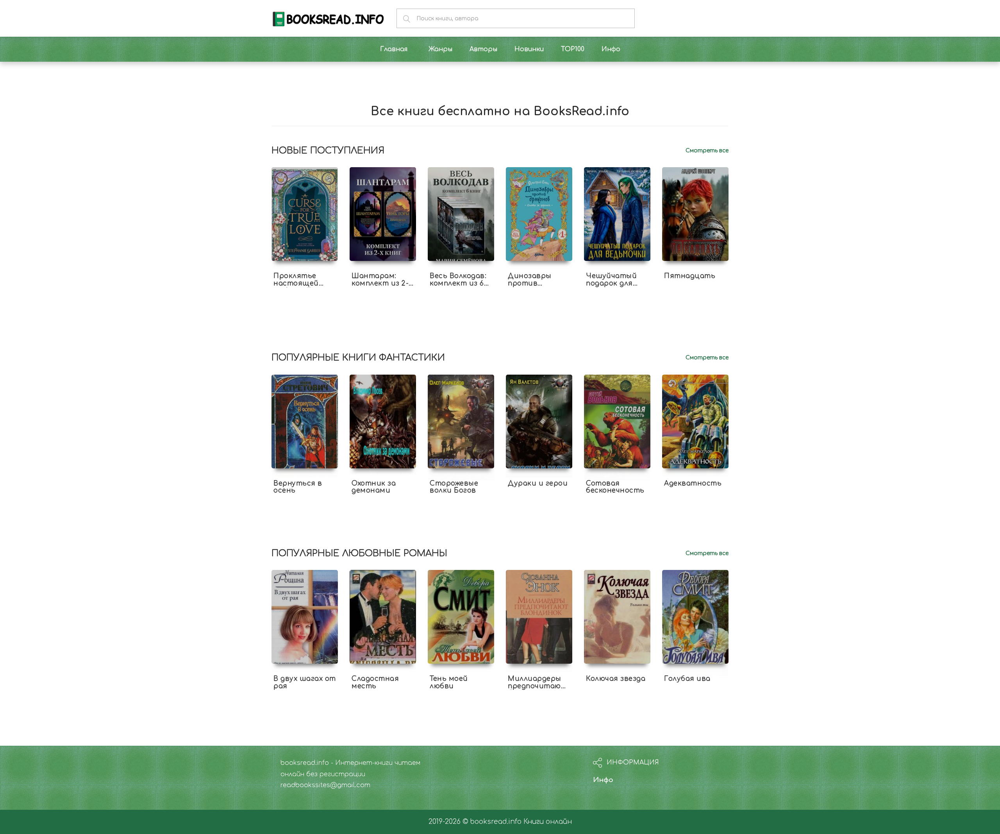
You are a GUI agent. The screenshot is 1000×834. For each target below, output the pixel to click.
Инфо (603, 780)
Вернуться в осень (297, 487)
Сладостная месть (375, 682)
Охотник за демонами (374, 487)
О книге (304, 290)
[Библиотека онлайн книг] (328, 18)
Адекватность (692, 483)
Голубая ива (687, 678)
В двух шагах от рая (304, 682)
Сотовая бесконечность (615, 487)
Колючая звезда (615, 678)
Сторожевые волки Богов (454, 487)
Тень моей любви (449, 682)
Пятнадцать (689, 276)
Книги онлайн (547, 821)
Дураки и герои (538, 483)
